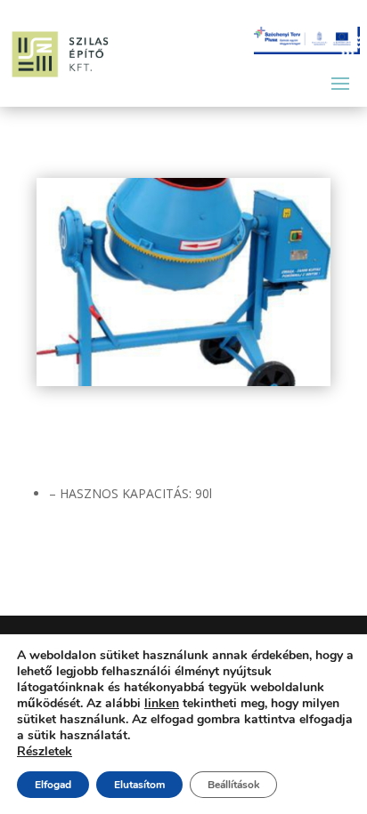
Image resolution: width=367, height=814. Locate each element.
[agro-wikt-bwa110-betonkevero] (183, 381)
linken (161, 703)
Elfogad (53, 785)
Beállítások (233, 785)
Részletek (44, 752)
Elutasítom (139, 785)
